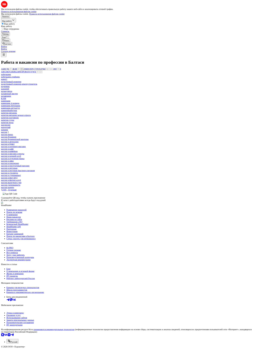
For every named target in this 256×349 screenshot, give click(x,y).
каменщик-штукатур (10, 108)
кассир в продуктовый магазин (15, 166)
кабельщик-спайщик (10, 77)
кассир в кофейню (9, 151)
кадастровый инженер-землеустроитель (19, 84)
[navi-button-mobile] (3, 55)
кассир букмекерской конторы (15, 139)
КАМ (3, 98)
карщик (4, 130)
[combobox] (12, 341)
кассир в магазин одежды (12, 154)
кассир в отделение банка (12, 158)
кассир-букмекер (8, 137)
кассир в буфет (8, 144)
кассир (4, 132)
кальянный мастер (9, 94)
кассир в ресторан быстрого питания (18, 170)
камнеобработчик (9, 110)
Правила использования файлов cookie (47, 14)
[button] (4, 46)
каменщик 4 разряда (10, 103)
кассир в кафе (7, 149)
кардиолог (6, 125)
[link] (5, 40)
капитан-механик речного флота (16, 115)
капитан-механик (9, 113)
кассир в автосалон (10, 142)
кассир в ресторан (9, 168)
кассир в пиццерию (10, 163)
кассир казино (7, 187)
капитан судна (7, 120)
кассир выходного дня (11, 182)
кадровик (5, 86)
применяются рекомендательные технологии (53, 329)
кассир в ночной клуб (11, 156)
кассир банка (7, 134)
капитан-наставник (10, 118)
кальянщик (6, 96)
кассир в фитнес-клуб (11, 180)
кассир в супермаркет (11, 175)
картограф (5, 127)
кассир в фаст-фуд (9, 178)
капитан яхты (7, 122)
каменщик (5, 101)
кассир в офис (7, 161)
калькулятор (6, 91)
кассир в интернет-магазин (13, 146)
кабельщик (6, 74)
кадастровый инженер (11, 82)
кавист (4, 79)
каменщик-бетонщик (10, 106)
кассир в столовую (9, 173)
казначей (5, 89)
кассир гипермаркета (10, 185)
